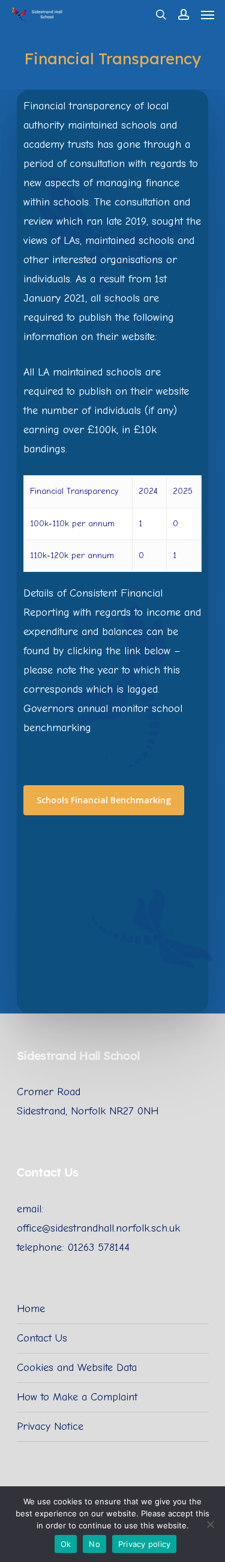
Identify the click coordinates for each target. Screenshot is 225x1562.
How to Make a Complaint (77, 1397)
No (94, 1544)
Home (31, 1308)
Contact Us (42, 1338)
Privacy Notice (50, 1426)
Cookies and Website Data (77, 1367)
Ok (66, 1544)
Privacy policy (144, 1544)
